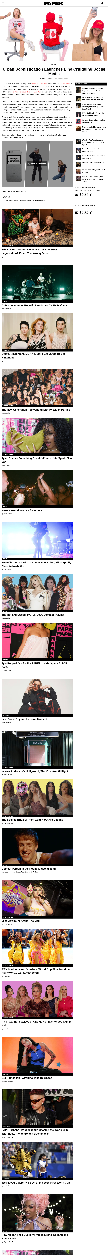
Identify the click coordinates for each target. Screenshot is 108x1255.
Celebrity (6, 1126)
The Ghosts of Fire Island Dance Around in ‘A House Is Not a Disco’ (94, 129)
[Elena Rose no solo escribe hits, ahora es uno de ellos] (78, 98)
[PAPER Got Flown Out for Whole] (37, 487)
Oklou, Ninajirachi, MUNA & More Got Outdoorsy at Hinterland (33, 355)
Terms (98, 190)
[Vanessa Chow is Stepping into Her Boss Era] (78, 121)
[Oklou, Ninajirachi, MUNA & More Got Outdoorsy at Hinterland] (37, 331)
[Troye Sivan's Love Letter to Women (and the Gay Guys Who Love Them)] (78, 105)
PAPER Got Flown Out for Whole (22, 510)
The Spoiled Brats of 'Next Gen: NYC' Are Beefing (32, 819)
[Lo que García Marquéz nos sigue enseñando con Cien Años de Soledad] (78, 90)
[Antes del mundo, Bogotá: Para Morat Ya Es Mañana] (37, 282)
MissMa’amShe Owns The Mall (21, 920)
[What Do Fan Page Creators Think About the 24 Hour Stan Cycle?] (78, 141)
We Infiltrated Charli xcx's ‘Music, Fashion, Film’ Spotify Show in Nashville (36, 564)
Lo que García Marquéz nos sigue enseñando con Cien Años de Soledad (92, 91)
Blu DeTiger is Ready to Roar (93, 163)
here (24, 138)
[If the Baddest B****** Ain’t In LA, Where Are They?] (78, 114)
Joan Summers (8, 823)
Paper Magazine (8, 1137)
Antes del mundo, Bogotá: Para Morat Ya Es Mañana (34, 305)
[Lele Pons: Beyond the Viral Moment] (37, 696)
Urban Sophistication (39, 84)
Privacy (92, 190)
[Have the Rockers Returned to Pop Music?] (78, 157)
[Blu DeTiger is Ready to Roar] (78, 164)
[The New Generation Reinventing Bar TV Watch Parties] (37, 387)
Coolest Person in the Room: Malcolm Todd (29, 868)
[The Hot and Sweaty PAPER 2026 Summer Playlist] (37, 592)
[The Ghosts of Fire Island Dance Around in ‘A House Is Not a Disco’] (78, 128)
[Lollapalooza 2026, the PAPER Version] (78, 171)
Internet (54, 65)
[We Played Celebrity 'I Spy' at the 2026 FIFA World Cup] (37, 1160)
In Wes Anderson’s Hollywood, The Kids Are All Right (35, 771)
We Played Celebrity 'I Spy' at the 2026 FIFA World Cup (36, 1182)
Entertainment (8, 246)
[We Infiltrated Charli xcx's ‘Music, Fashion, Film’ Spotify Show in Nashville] (37, 540)
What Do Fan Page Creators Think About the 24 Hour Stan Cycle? (93, 142)
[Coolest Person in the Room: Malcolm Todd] (37, 846)
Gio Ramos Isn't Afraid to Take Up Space (27, 1077)
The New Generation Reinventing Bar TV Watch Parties (36, 409)
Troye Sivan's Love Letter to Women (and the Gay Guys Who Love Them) (94, 106)
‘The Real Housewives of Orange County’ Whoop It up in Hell (37, 1023)
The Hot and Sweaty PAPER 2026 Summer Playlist (33, 614)
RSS (88, 190)
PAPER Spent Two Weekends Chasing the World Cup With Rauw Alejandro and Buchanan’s (35, 1131)
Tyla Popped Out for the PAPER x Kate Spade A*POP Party (34, 665)
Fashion (5, 659)
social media (65, 84)
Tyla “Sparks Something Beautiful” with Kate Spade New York (37, 460)
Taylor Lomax (7, 257)
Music (5, 506)
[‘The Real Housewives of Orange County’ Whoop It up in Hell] (37, 999)
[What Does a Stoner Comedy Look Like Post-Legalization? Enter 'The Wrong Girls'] (37, 227)
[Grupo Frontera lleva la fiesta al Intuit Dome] (78, 150)
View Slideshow (38, 164)
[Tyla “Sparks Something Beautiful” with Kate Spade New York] (37, 435)
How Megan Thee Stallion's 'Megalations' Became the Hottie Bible (35, 1236)
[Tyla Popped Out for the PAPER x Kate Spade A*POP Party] (37, 640)
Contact (83, 190)
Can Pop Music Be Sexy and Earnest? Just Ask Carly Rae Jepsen (92, 179)
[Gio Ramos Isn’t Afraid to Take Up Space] (37, 1055)
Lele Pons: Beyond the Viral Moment (24, 719)
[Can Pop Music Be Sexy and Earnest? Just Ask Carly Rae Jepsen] (78, 178)
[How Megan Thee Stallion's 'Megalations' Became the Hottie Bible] (37, 1212)
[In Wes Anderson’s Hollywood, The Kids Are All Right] (37, 748)
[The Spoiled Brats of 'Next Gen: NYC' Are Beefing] (37, 797)
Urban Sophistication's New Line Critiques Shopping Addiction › (25, 200)
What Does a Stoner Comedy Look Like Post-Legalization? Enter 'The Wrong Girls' (30, 251)
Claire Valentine (47, 78)
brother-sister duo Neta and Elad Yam (27, 92)
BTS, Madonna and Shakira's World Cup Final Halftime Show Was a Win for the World (36, 971)
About (77, 190)
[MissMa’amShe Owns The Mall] (37, 898)
